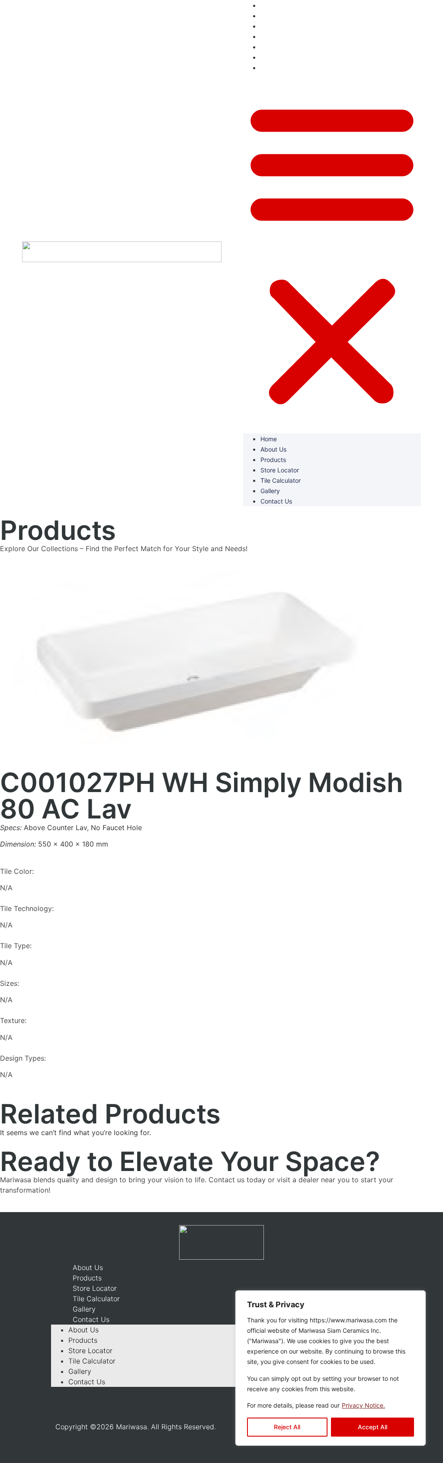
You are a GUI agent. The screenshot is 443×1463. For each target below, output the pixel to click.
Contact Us (279, 67)
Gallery (271, 57)
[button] (332, 253)
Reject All (287, 1427)
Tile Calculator (284, 46)
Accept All (372, 1427)
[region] (330, 1368)
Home (270, 5)
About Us (275, 15)
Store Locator (283, 36)
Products (275, 26)
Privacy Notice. (363, 1405)
